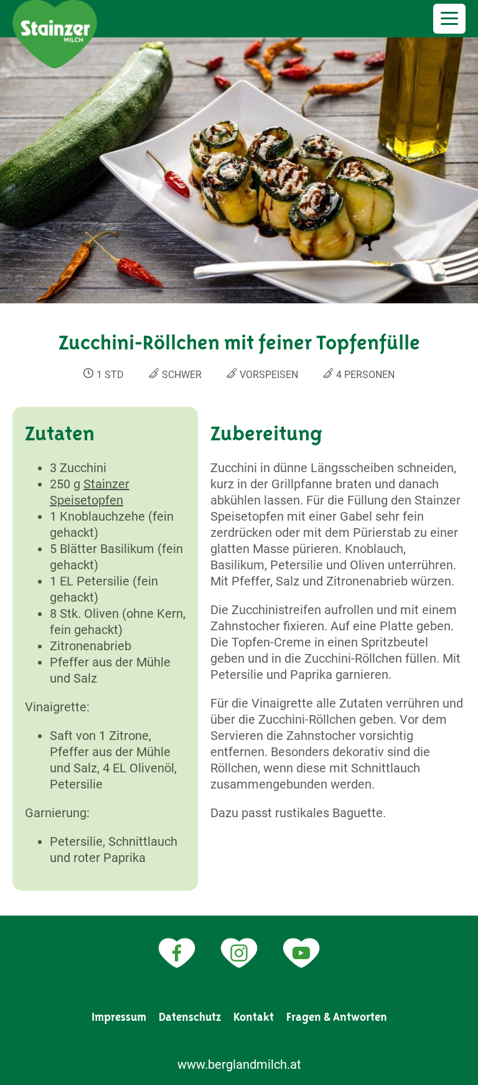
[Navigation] (449, 19)
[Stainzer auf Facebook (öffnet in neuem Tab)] (176, 953)
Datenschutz (190, 1017)
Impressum (118, 1017)
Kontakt (253, 1017)
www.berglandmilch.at (239, 1064)
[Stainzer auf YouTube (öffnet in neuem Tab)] (301, 953)
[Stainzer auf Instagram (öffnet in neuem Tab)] (239, 953)
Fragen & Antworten (336, 1017)
